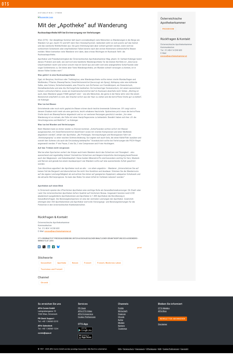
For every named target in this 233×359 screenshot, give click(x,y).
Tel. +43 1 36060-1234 (48, 329)
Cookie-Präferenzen (87, 317)
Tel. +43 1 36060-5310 (48, 321)
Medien (121, 323)
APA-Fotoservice (85, 314)
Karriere (121, 326)
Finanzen (122, 314)
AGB (159, 349)
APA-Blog (162, 311)
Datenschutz (128, 349)
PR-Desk (82, 308)
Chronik (121, 317)
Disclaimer (162, 324)
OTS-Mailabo (164, 308)
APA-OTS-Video (85, 311)
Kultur (120, 320)
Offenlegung (151, 349)
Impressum (140, 349)
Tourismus (122, 329)
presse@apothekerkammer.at (58, 231)
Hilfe (120, 349)
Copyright (184, 349)
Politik (121, 308)
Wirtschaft (123, 311)
